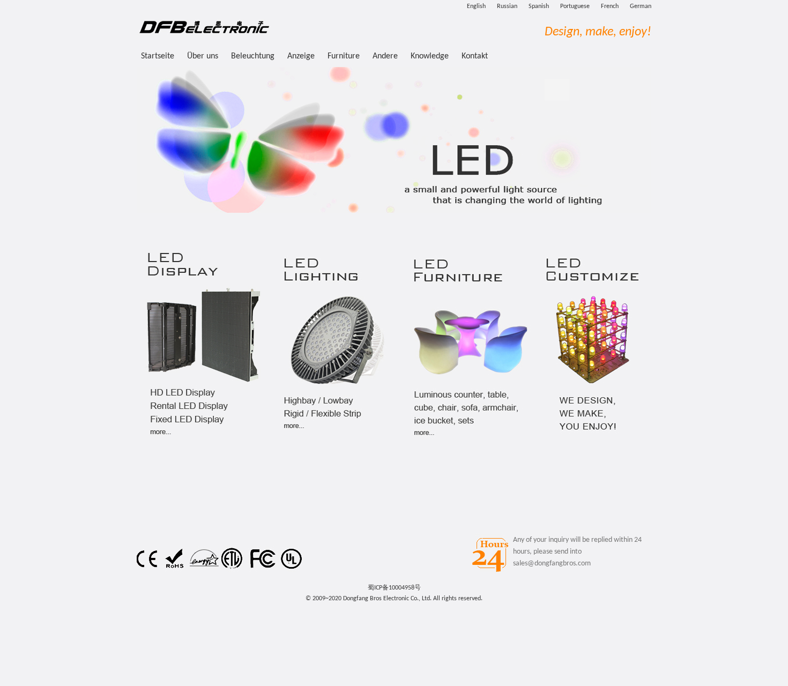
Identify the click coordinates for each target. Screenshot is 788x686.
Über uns (202, 56)
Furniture (345, 56)
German (640, 6)
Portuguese (575, 6)
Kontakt (475, 56)
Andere (386, 56)
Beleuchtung (254, 56)
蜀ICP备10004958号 (394, 588)
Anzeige (302, 56)
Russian (507, 6)
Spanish (539, 6)
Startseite (157, 56)
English (476, 6)
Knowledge (430, 56)
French (610, 6)
